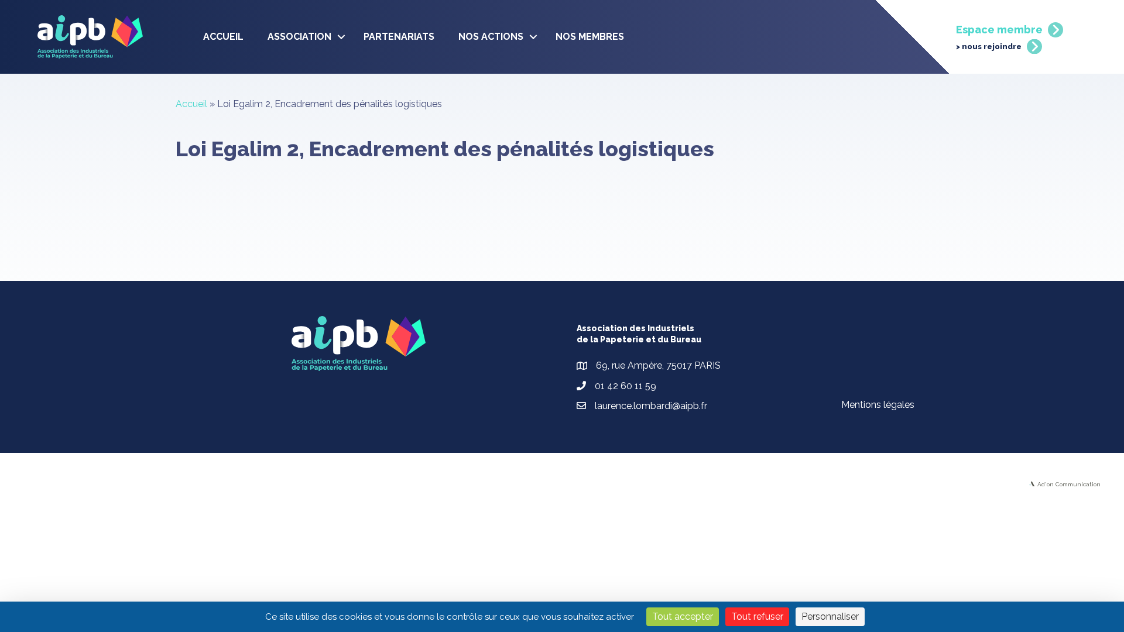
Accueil (223, 36)
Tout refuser (757, 616)
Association (299, 36)
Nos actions (490, 36)
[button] (341, 37)
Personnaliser (830, 616)
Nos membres (590, 36)
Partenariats (399, 36)
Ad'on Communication (1069, 484)
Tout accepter (682, 616)
